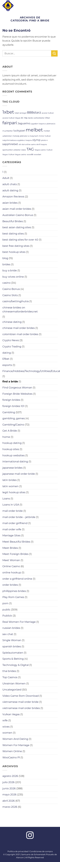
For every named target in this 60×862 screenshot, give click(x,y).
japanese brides (12, 467)
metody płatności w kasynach (25, 136)
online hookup (11, 572)
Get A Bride (9, 430)
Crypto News (10, 340)
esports (7, 365)
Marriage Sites (11, 535)
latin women (10, 486)
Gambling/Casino (13, 424)
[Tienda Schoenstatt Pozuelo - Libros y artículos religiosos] (12, 5)
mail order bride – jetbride (18, 517)
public (6, 609)
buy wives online (13, 276)
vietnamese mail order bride (20, 701)
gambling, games (13, 418)
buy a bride (9, 270)
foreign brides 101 (13, 406)
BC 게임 (24, 118)
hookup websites (13, 455)
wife (5, 720)
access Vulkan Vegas (11, 118)
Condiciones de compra (41, 851)
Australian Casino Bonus (17, 215)
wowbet (37, 154)
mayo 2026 (9, 794)
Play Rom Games (13, 597)
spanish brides (11, 646)
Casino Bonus (11, 289)
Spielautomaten (12, 652)
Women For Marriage (15, 745)
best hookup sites (13, 251)
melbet (34, 130)
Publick (7, 615)
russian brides (11, 627)
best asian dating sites (16, 227)
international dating (15, 461)
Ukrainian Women (14, 683)
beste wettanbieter (36, 118)
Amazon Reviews (13, 196)
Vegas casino (40, 150)
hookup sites (10, 449)
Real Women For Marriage (19, 621)
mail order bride (12, 510)
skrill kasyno (41, 144)
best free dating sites (15, 245)
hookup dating (12, 442)
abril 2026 (8, 800)
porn (5, 603)
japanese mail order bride (18, 473)
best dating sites (13, 233)
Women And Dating (15, 738)
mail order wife (11, 529)
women (7, 732)
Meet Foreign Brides (15, 554)
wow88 (30, 154)
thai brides (9, 671)
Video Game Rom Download (20, 695)
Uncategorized (11, 689)
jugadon (34, 124)
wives (6, 726)
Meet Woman (11, 560)
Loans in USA (10, 504)
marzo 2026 (9, 806)
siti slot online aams (27, 144)
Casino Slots (10, 295)
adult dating (10, 190)
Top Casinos (9, 677)
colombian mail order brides (20, 334)
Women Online (12, 751)
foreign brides (11, 399)
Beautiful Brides (12, 221)
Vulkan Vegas (11, 714)
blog (5, 258)
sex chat (7, 634)
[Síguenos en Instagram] (30, 836)
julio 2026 (8, 782)
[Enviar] (54, 53)
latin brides (9, 480)
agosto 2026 (10, 776)
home (6, 436)
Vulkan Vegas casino (17, 154)
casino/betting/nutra (15, 301)
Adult (5, 178)
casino (6, 282)
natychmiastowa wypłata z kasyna (17, 140)
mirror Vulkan (45, 136)
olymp (36, 140)
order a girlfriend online (17, 578)
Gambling (8, 412)
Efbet (47, 118)
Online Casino (11, 566)
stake (23, 150)
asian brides (10, 202)
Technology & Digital (15, 665)
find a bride (10, 381)
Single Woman (11, 640)
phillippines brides (14, 591)
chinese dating (12, 321)
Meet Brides (10, 547)
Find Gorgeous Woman (17, 387)
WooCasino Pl (11, 757)
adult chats (9, 184)
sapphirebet (10, 144)
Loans (6, 498)
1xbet (8, 112)
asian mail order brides (16, 208)
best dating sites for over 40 (20, 239)
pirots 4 (44, 140)
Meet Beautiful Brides (16, 541)
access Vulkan (48, 113)
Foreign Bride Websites (17, 393)
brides (6, 264)
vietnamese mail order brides (21, 708)
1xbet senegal (20, 113)
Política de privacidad (18, 851)
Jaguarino (24, 123)
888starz (34, 112)
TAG (30, 149)
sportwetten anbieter (11, 150)
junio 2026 (9, 788)
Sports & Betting (13, 658)
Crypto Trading (11, 346)
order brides (10, 584)
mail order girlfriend (15, 523)
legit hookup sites (13, 492)
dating (6, 352)
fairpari (9, 122)
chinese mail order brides (18, 327)
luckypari (19, 130)
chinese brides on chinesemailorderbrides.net (20, 309)
